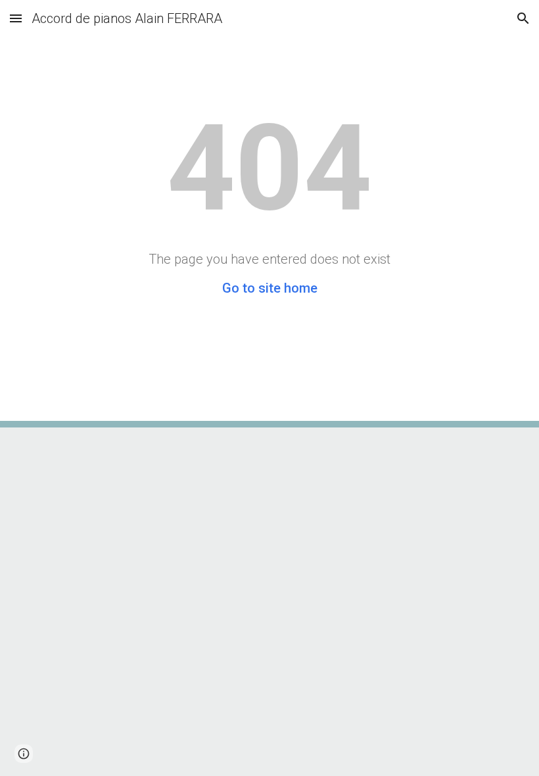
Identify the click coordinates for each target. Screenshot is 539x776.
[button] (16, 18)
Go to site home (269, 288)
